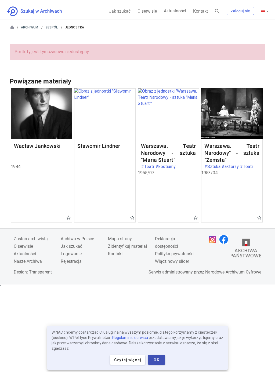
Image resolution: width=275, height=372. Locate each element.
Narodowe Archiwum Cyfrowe (233, 272)
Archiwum (29, 27)
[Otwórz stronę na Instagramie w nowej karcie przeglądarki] (213, 239)
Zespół (51, 27)
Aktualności (175, 10)
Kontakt (200, 11)
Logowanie (71, 253)
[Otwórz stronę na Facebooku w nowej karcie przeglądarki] (225, 239)
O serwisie (147, 11)
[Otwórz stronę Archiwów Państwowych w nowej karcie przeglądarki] (246, 249)
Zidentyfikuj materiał (127, 246)
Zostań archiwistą (31, 238)
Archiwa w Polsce (77, 238)
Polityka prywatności (174, 253)
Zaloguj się (240, 11)
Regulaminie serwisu (130, 337)
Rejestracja (71, 261)
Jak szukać (120, 11)
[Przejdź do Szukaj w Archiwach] (39, 11)
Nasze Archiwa (28, 261)
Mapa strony (120, 238)
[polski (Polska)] (265, 11)
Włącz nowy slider (172, 261)
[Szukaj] (217, 11)
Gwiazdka (69, 217)
